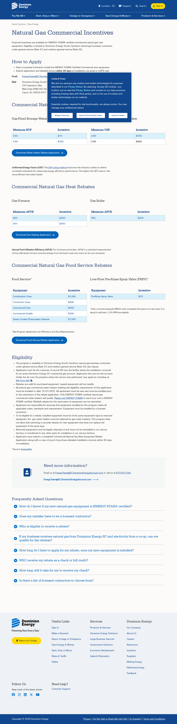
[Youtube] (37, 695)
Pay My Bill (17, 16)
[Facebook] (13, 695)
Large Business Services (102, 639)
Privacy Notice (75, 86)
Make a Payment (60, 633)
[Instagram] (19, 695)
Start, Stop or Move (46, 16)
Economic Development (102, 650)
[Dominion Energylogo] (21, 6)
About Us (131, 633)
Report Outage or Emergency (66, 639)
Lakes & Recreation (99, 656)
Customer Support (61, 689)
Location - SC (108, 6)
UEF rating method (57, 167)
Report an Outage (28, 640)
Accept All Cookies (118, 115)
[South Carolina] (26, 625)
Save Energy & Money (117, 16)
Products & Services (152, 16)
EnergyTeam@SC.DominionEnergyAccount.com (46, 76)
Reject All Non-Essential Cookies (90, 115)
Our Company (134, 627)
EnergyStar (26, 449)
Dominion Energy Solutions (104, 633)
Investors (131, 650)
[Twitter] (31, 695)
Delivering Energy (135, 667)
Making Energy (134, 662)
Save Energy (33, 24)
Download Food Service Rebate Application (38, 340)
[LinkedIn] (25, 695)
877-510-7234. (123, 473)
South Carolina (18, 24)
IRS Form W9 (23, 380)
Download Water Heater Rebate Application (38, 152)
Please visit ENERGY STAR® (68, 398)
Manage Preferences (62, 115)
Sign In (55, 627)
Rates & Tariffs (59, 656)
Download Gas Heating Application (34, 235)
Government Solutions (101, 644)
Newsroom (132, 644)
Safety (55, 662)
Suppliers (131, 656)
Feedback (131, 673)
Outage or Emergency (81, 16)
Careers (130, 639)
